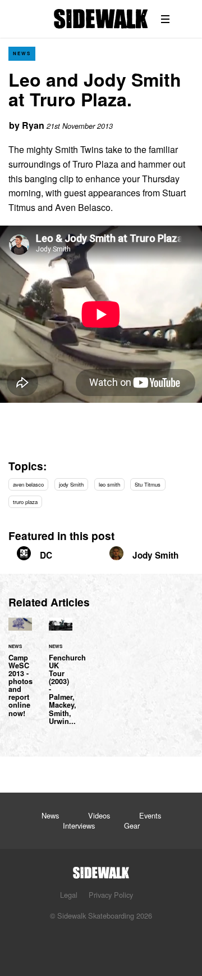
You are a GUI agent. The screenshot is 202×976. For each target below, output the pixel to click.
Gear (132, 825)
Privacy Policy (111, 894)
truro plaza (25, 502)
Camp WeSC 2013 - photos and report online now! (20, 674)
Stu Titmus (147, 484)
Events (150, 815)
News (22, 53)
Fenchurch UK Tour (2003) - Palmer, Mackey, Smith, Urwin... (60, 678)
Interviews (79, 825)
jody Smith (71, 484)
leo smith (109, 484)
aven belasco (28, 484)
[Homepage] (101, 869)
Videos (99, 815)
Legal (68, 894)
